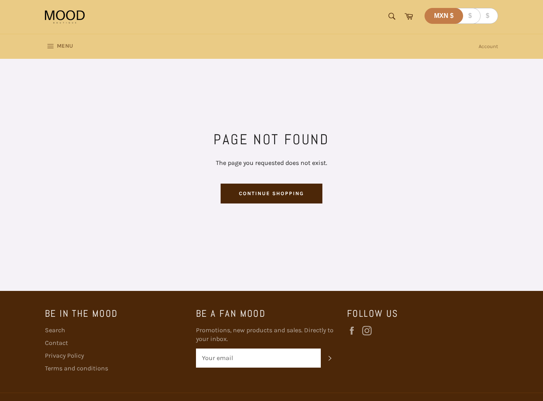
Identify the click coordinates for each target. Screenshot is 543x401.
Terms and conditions (76, 368)
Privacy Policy (64, 355)
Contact (56, 343)
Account (488, 46)
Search (55, 330)
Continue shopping (271, 193)
